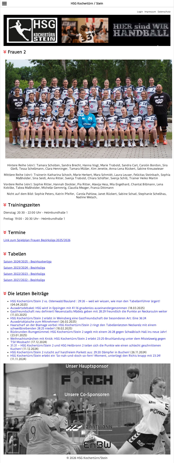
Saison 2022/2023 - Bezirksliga (24, 273)
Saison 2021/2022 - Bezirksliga (24, 280)
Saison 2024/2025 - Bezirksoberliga (27, 261)
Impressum (150, 11)
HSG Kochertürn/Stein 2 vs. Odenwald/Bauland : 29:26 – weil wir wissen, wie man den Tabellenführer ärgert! (85, 301)
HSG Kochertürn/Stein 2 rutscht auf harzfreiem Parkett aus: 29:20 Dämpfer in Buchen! (70, 352)
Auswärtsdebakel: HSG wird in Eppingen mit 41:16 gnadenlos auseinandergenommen (69, 308)
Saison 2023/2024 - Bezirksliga (24, 267)
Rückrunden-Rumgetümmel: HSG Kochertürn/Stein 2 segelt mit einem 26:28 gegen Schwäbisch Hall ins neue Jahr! (88, 332)
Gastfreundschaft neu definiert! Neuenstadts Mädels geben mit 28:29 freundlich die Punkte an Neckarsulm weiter (88, 311)
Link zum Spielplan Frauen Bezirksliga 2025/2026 (37, 240)
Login (140, 11)
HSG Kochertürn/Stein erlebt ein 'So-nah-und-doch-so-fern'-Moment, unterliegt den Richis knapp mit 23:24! (85, 355)
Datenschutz (164, 11)
